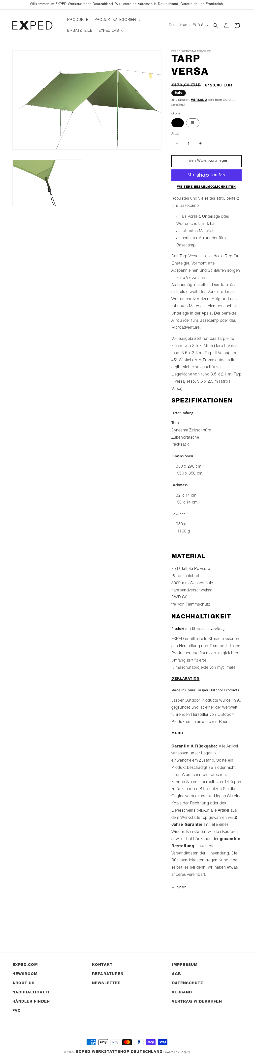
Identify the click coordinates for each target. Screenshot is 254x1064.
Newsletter (106, 983)
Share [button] (182, 887)
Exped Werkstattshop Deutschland (119, 1052)
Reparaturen (108, 974)
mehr (177, 733)
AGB (176, 974)
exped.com (25, 965)
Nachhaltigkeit (31, 992)
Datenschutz (187, 983)
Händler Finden (31, 1002)
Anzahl (176, 133)
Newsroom (25, 974)
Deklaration (185, 679)
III (192, 123)
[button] (117, 20)
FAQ (16, 1011)
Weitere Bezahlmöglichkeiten (206, 187)
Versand (199, 100)
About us (23, 983)
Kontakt (102, 965)
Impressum (185, 965)
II (178, 123)
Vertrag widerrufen (197, 1002)
